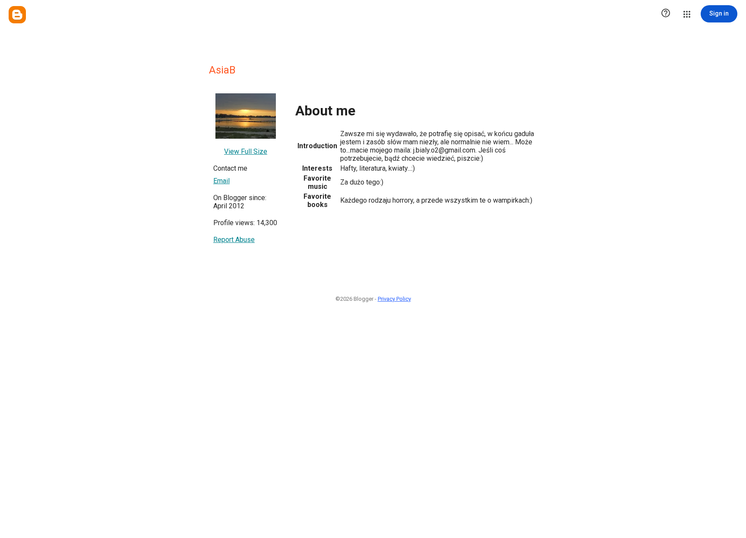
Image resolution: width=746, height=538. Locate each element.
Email (221, 181)
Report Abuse (234, 240)
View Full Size (245, 151)
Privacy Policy (394, 299)
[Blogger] (17, 14)
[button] (665, 13)
